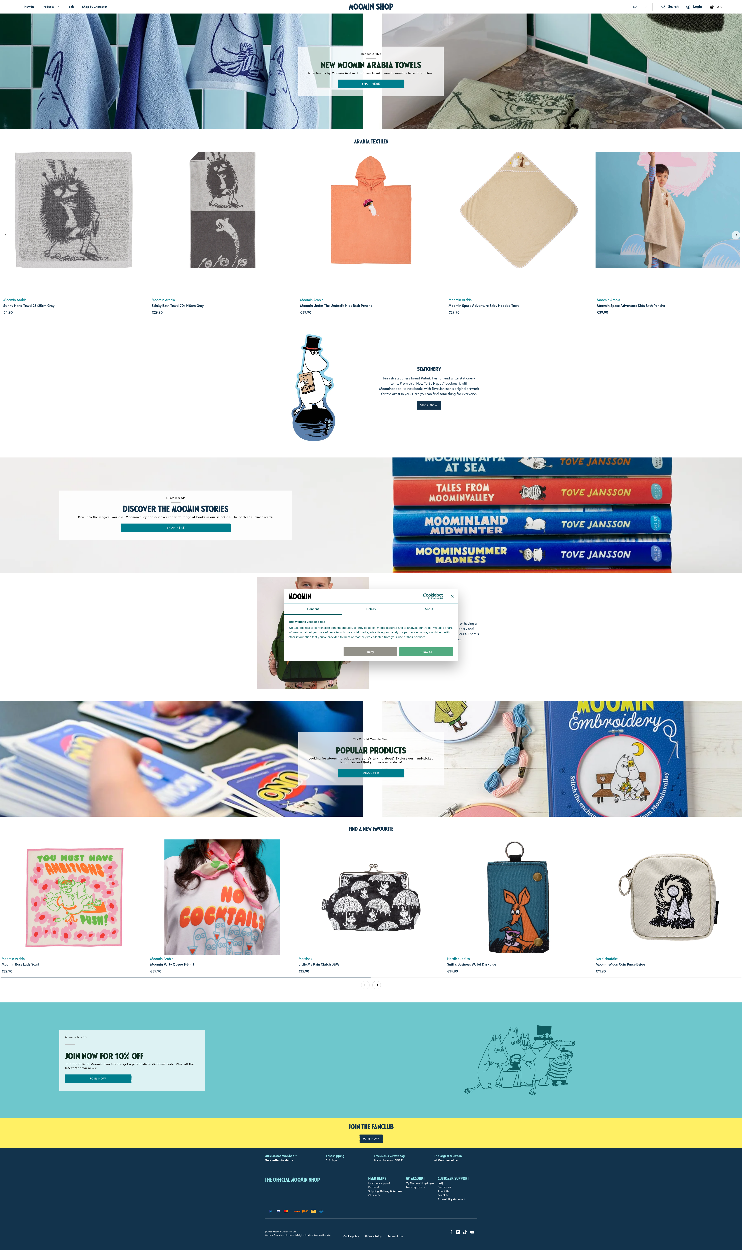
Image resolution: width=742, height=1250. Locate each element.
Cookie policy (351, 1236)
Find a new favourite (371, 829)
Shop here (176, 528)
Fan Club (443, 1195)
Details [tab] (371, 609)
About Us (443, 1191)
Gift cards (374, 1195)
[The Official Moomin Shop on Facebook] (451, 1233)
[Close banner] (452, 596)
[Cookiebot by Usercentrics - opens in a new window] (426, 596)
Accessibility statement (451, 1199)
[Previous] (6, 235)
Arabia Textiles (371, 141)
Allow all (426, 651)
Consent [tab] (313, 609)
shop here (371, 84)
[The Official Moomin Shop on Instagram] (458, 1233)
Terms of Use (395, 1236)
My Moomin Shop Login (420, 1183)
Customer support (379, 1183)
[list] (371, 908)
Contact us (444, 1187)
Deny (370, 651)
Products (48, 7)
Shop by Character (94, 7)
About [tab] (429, 609)
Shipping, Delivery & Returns (385, 1191)
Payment (373, 1187)
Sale (71, 7)
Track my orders (415, 1187)
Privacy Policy (373, 1236)
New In (29, 7)
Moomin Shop (371, 6)
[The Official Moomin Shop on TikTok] (465, 1233)
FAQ (440, 1183)
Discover (371, 773)
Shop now (429, 405)
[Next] (736, 235)
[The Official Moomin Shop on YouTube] (472, 1233)
